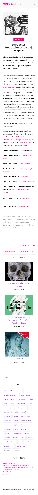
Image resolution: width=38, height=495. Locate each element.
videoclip (16, 450)
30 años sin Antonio (9, 463)
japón (16, 425)
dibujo (17, 412)
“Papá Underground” (23, 206)
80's (5, 391)
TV (12, 446)
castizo (30, 399)
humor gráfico (26, 420)
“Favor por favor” (25, 163)
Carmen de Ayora (25, 142)
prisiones (7, 437)
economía (7, 416)
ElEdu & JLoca (7, 140)
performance (17, 433)
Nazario (25, 145)
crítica (30, 403)
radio (22, 437)
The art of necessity (26, 251)
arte (26, 391)
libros (23, 425)
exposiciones (25, 416)
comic (12, 403)
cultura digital (8, 408)
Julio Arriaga (17, 140)
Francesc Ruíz (10, 137)
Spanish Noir (19, 359)
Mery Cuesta (12, 4)
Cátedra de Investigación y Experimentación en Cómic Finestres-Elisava (19, 320)
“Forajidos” (24, 176)
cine (5, 403)
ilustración (7, 425)
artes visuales (25, 395)
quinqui (15, 437)
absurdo (18, 391)
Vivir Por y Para (10, 251)
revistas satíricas (10, 442)
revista (30, 437)
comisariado (21, 403)
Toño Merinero (28, 137)
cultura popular (21, 408)
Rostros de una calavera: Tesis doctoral (16, 465)
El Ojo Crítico (7, 474)
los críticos (8, 429)
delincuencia (8, 412)
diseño (24, 412)
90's (11, 391)
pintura (26, 433)
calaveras (22, 399)
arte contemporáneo (11, 395)
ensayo (16, 416)
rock (20, 442)
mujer (16, 429)
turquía (6, 446)
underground (21, 446)
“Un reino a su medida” (27, 181)
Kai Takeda (19, 137)
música (23, 429)
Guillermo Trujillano (28, 140)
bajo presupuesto (10, 399)
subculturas (28, 442)
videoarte (7, 450)
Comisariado (18, 39)
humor (16, 420)
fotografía (7, 420)
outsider (7, 433)
